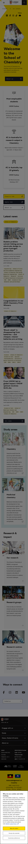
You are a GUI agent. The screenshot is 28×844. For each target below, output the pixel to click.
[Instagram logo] (10, 692)
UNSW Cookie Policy (12, 824)
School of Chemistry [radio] (11, 222)
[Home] (14, 2)
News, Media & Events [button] (10, 738)
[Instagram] (13, 15)
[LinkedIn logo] (16, 692)
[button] (14, 79)
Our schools (17, 8)
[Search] (24, 2)
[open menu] (3, 2)
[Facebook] (10, 15)
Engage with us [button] (7, 728)
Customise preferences (14, 838)
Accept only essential (14, 833)
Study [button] (4, 733)
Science (4, 8)
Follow (20, 13)
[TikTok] (16, 15)
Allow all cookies (14, 828)
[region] (14, 817)
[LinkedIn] (7, 15)
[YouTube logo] (23, 692)
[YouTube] (19, 15)
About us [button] (5, 743)
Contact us (7, 701)
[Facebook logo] (4, 692)
